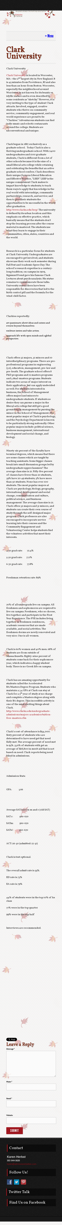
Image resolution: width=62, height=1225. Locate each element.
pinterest (36, 6)
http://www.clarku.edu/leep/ (22, 210)
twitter (31, 6)
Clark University (16, 75)
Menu (50, 36)
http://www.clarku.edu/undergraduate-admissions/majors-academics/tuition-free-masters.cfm (28, 715)
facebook (25, 6)
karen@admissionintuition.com (21, 1163)
